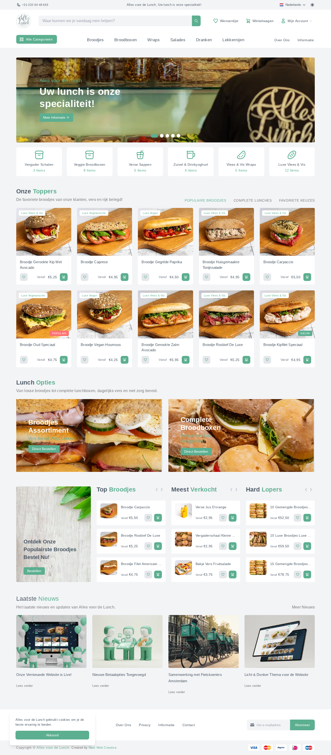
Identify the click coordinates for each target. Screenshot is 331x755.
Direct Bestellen (44, 449)
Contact (188, 725)
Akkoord (52, 735)
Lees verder (24, 686)
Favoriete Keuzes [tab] (297, 200)
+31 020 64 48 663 (35, 5)
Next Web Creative (102, 747)
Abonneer (302, 725)
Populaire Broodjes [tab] (205, 200)
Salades (177, 40)
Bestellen (34, 571)
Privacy (144, 725)
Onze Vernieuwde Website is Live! (43, 675)
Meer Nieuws (303, 607)
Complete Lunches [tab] (253, 200)
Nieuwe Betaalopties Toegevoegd (119, 675)
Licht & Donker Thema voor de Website (276, 675)
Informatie (306, 40)
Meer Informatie (54, 117)
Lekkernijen (233, 40)
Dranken (204, 40)
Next (163, 489)
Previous (158, 489)
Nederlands (293, 5)
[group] (39, 161)
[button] (23, 162)
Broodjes (95, 40)
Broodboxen (125, 40)
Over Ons (282, 40)
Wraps (153, 40)
